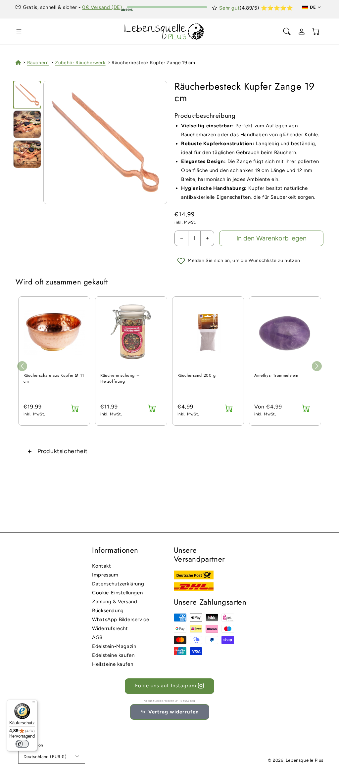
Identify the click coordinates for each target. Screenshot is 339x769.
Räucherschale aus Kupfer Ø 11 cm (54, 378)
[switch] (22, 744)
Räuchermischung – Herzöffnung (119, 378)
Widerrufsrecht (110, 628)
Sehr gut (229, 8)
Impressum (105, 575)
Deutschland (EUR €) (45, 756)
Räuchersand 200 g (196, 375)
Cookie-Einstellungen (117, 593)
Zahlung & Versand (114, 602)
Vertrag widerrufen (173, 712)
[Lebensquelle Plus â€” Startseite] (164, 31)
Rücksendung (108, 611)
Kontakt (101, 566)
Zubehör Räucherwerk (80, 62)
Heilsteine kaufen (112, 664)
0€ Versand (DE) (102, 7)
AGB (97, 637)
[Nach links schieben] (22, 366)
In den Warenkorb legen (271, 238)
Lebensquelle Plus (304, 760)
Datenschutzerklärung (118, 584)
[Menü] (33, 703)
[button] (19, 31)
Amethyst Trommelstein (276, 375)
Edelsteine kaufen (113, 655)
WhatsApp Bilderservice (120, 619)
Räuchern (38, 62)
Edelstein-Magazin (114, 646)
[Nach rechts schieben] (317, 366)
